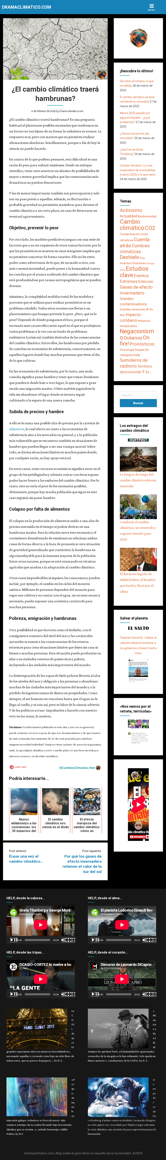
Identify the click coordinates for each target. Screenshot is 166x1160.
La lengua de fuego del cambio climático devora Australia (138, 480)
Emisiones (139, 263)
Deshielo (129, 257)
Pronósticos (142, 344)
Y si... (147, 371)
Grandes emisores (132, 309)
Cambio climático (132, 224)
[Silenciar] (65, 940)
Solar (136, 355)
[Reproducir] (14, 940)
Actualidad (128, 216)
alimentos (16, 429)
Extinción (145, 281)
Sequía (139, 350)
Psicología (127, 350)
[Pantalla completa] (72, 940)
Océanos (133, 338)
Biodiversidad (147, 216)
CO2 (150, 228)
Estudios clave (134, 272)
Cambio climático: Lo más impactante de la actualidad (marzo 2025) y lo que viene (137, 170)
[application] (40, 925)
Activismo (131, 210)
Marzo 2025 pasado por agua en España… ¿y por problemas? (135, 117)
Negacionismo (137, 334)
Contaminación (130, 234)
